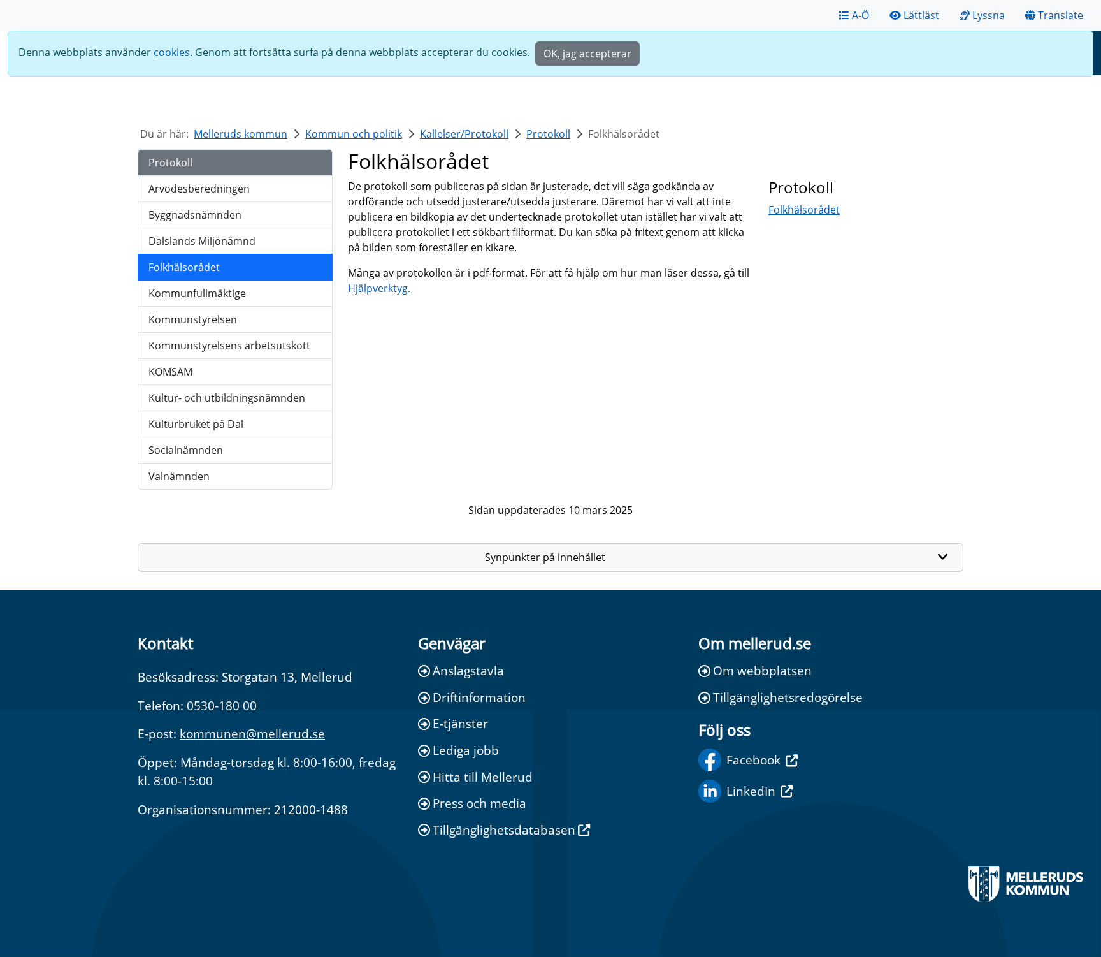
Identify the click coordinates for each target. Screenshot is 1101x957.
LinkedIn (750, 791)
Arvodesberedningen (199, 189)
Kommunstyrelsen (192, 319)
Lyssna (988, 15)
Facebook (753, 759)
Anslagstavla (468, 670)
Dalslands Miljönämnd (201, 241)
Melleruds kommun (240, 134)
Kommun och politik (353, 134)
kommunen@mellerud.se (252, 733)
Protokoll (548, 134)
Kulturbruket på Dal (195, 424)
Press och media (479, 803)
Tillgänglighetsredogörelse (788, 697)
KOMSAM (170, 372)
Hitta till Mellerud (483, 776)
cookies (172, 52)
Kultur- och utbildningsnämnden (226, 398)
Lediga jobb (466, 750)
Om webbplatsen (762, 670)
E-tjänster (460, 723)
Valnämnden (179, 476)
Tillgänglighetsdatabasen (504, 829)
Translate (1060, 15)
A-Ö (860, 15)
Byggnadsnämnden (194, 215)
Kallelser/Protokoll (464, 134)
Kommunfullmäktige (197, 293)
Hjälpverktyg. (379, 288)
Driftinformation (479, 697)
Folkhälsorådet (184, 267)
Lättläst (921, 15)
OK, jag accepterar (587, 54)
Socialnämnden (185, 450)
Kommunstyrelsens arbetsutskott (229, 346)
